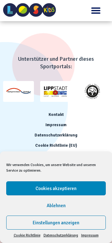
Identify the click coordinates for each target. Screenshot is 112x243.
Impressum (90, 235)
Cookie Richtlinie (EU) (56, 145)
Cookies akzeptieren (56, 188)
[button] (95, 10)
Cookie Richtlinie (27, 235)
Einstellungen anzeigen (56, 223)
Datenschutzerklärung (61, 235)
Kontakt (56, 114)
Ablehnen (56, 205)
